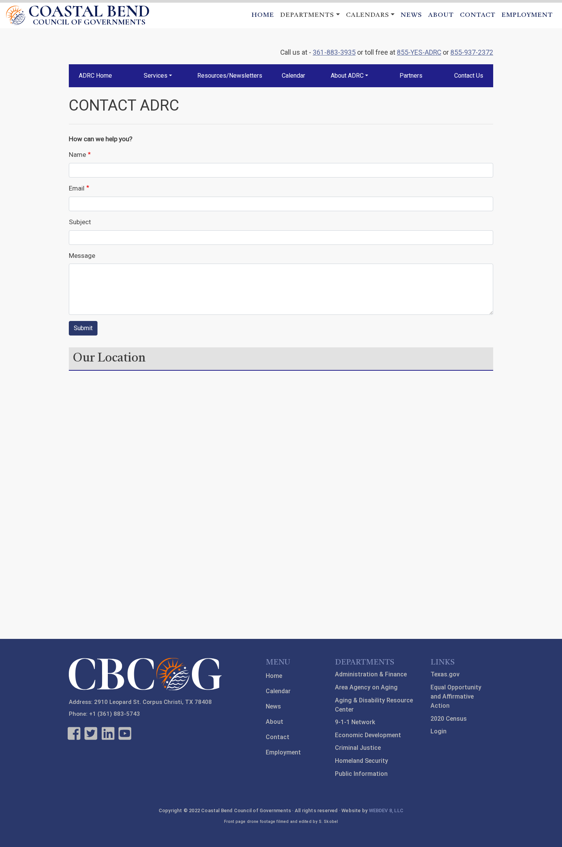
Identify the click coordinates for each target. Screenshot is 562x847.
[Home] (15, 15)
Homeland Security (361, 760)
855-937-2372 (471, 52)
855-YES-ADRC (419, 52)
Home (263, 15)
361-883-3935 (334, 52)
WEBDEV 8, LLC (386, 810)
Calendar (293, 75)
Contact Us (468, 75)
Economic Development (368, 735)
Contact (477, 15)
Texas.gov (445, 674)
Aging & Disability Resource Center (374, 705)
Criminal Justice (358, 747)
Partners (411, 75)
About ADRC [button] (347, 75)
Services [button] (155, 75)
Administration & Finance (371, 674)
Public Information (361, 773)
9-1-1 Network (355, 722)
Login (438, 731)
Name (77, 154)
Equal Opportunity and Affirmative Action (455, 696)
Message (82, 255)
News (411, 15)
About (441, 15)
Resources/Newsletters (229, 75)
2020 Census (448, 718)
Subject (80, 222)
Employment (527, 15)
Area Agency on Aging (366, 687)
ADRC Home (95, 75)
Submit (83, 328)
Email (76, 188)
